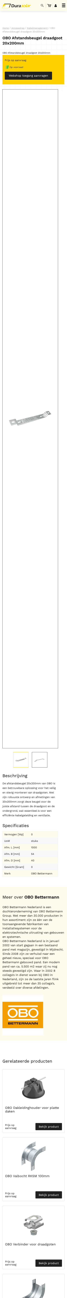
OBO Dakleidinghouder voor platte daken (32, 1109)
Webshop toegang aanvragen (28, 75)
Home (5, 28)
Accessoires (17, 28)
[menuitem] (49, 5)
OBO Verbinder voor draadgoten (30, 1244)
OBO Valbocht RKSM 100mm (27, 1176)
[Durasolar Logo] (15, 5)
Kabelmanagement (37, 28)
